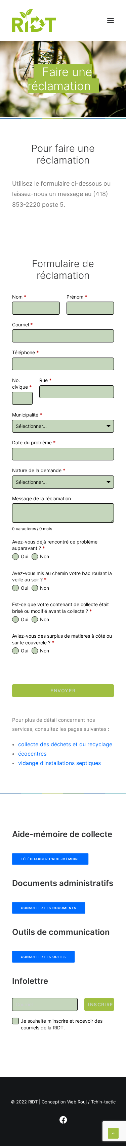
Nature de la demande (39, 470)
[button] (110, 20)
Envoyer (63, 690)
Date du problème (34, 442)
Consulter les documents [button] (49, 908)
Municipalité (27, 415)
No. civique (22, 383)
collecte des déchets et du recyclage (65, 744)
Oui (24, 556)
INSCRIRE (100, 1004)
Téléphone (25, 352)
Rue (45, 380)
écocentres (32, 753)
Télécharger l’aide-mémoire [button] (50, 859)
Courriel (22, 324)
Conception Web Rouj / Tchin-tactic (79, 1101)
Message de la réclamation (41, 498)
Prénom (77, 297)
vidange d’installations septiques (59, 763)
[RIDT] (34, 20)
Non (44, 556)
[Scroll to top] (113, 1133)
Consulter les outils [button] (43, 957)
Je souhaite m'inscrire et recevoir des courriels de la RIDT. (61, 1024)
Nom (19, 297)
